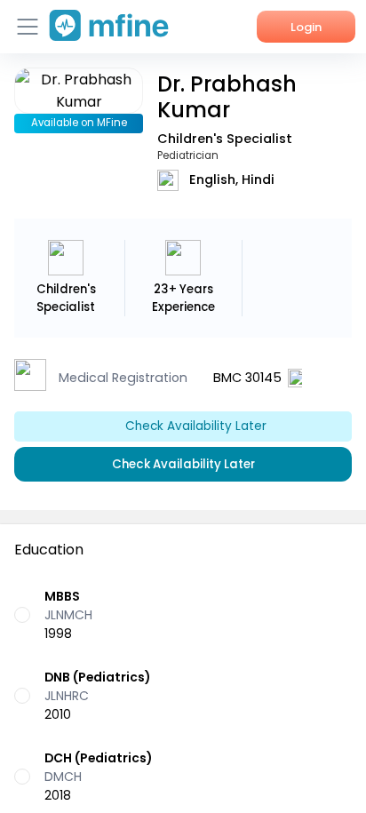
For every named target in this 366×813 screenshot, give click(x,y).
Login (306, 27)
